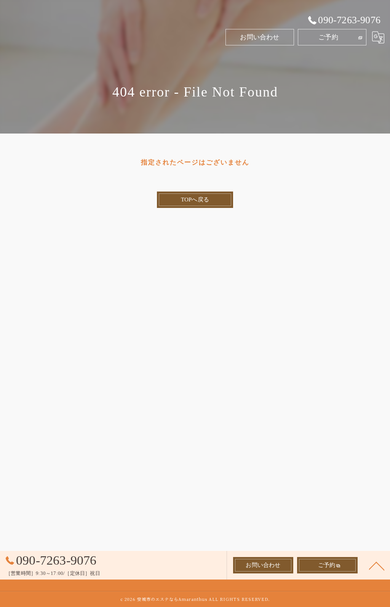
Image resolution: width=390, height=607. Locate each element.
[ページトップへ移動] (376, 565)
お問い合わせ (259, 37)
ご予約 (328, 37)
